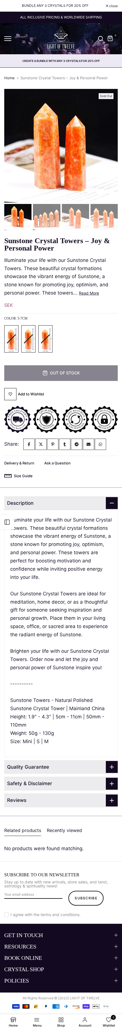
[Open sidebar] (7, 522)
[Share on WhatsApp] (100, 444)
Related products (22, 830)
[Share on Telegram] (76, 444)
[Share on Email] (88, 444)
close (113, 6)
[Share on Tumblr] (64, 444)
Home (9, 78)
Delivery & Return (19, 463)
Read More (89, 293)
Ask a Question (57, 463)
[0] (110, 39)
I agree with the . (45, 914)
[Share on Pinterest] (52, 444)
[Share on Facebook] (29, 444)
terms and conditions (60, 914)
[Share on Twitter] (41, 444)
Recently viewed (64, 830)
